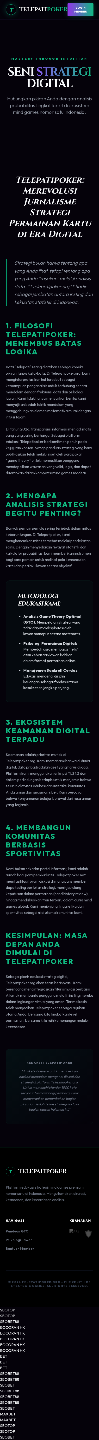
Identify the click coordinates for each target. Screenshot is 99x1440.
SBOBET (7, 1385)
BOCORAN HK (12, 1327)
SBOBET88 (9, 1321)
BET (3, 1356)
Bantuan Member (20, 1248)
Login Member (80, 9)
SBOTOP (7, 1310)
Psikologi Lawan (19, 1240)
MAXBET (8, 1414)
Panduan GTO (17, 1231)
